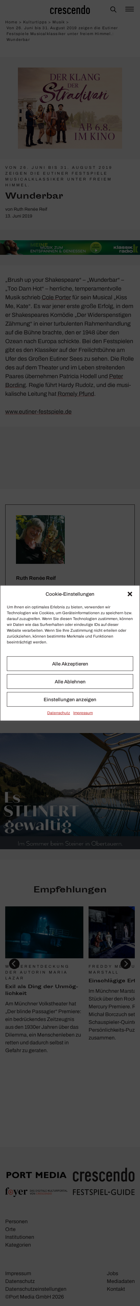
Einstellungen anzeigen (70, 699)
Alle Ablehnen (70, 681)
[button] (130, 594)
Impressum (83, 713)
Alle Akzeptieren (70, 663)
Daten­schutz (58, 713)
